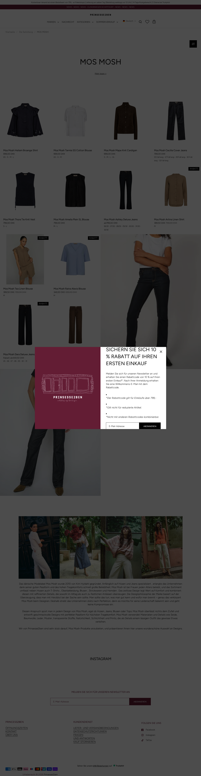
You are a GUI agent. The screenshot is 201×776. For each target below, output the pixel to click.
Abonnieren (149, 426)
